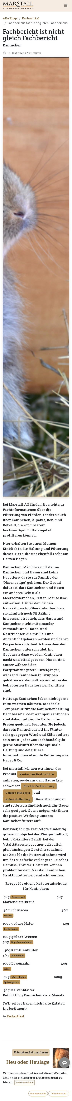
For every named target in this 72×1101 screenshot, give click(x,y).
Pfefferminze (11, 928)
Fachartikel (30, 18)
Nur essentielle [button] (38, 1093)
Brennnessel (18, 897)
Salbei (7, 968)
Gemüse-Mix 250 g (17, 792)
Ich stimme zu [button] (58, 1093)
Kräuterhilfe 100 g (17, 799)
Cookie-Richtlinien (24, 1082)
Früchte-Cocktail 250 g (39, 786)
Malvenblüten (19, 977)
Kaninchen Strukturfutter (37, 774)
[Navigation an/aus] (65, 5)
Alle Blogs (10, 18)
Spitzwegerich (11, 982)
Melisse (8, 915)
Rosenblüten (17, 955)
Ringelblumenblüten (21, 942)
